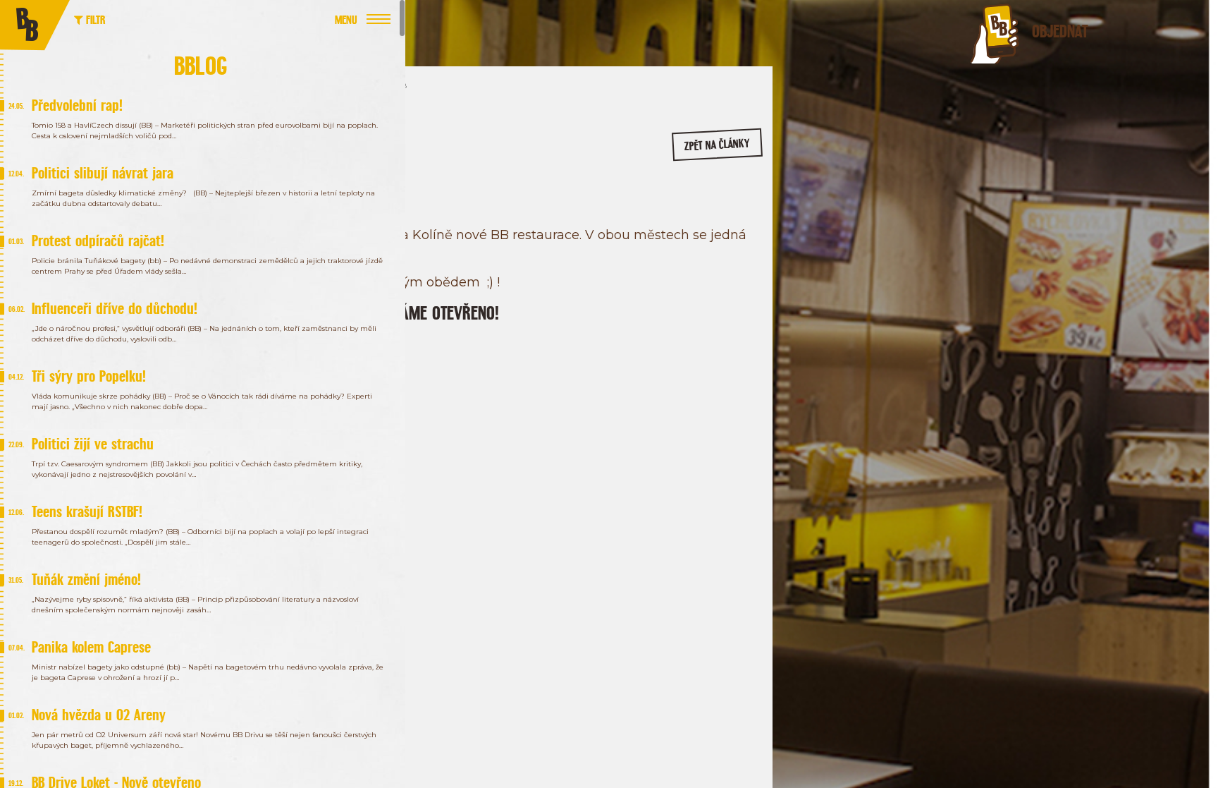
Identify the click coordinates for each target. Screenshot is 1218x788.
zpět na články (717, 145)
